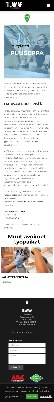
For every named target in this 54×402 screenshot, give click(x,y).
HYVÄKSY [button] (31, 396)
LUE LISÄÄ (6, 282)
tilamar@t (23, 324)
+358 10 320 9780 (30, 322)
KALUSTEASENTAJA (14, 277)
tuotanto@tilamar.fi (13, 201)
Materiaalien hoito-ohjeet (21, 332)
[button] (48, 5)
